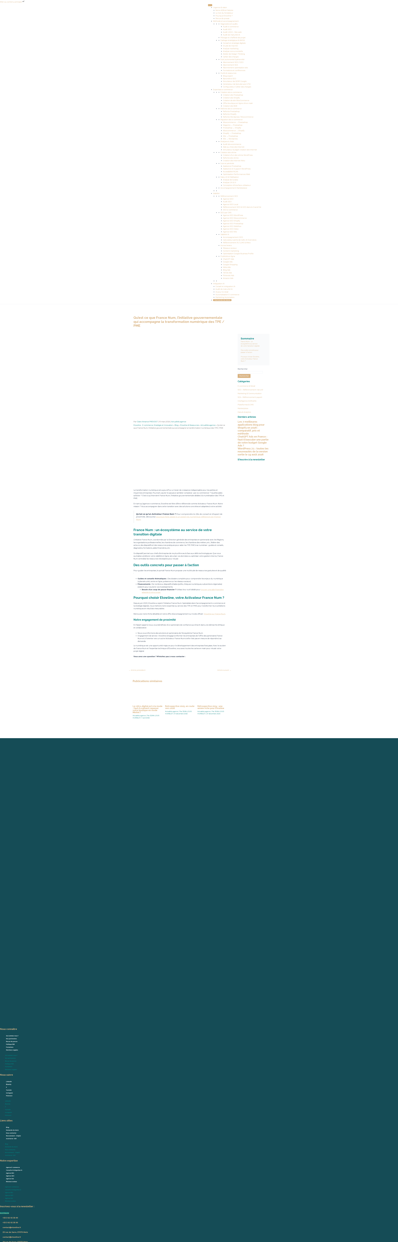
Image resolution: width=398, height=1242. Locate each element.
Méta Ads (227, 267)
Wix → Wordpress (230, 139)
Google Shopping (230, 265)
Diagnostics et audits (228, 24)
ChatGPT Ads (228, 259)
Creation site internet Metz (234, 161)
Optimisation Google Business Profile (238, 254)
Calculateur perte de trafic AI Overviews (240, 240)
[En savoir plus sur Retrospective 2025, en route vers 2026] (180, 695)
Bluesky (8, 1084)
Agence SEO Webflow (232, 226)
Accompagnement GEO (233, 237)
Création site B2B (230, 106)
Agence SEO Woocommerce (235, 218)
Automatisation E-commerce (227, 295)
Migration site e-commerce (231, 120)
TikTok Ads (227, 273)
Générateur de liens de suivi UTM (237, 84)
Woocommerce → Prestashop (235, 122)
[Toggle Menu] (210, 5)
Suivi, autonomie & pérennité (232, 59)
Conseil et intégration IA (225, 286)
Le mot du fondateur (224, 13)
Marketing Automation (224, 297)
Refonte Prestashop (231, 111)
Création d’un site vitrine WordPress (238, 155)
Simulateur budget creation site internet (240, 150)
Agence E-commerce (13, 1167)
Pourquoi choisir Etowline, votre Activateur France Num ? (250, 359)
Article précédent (137, 670)
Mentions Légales (12, 1050)
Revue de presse (222, 18)
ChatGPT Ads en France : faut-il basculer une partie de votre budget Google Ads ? (253, 441)
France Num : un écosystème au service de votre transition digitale (250, 344)
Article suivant (224, 670)
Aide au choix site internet (233, 147)
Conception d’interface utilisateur (237, 185)
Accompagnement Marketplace (233, 188)
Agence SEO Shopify (231, 221)
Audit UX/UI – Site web (232, 32)
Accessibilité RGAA (230, 172)
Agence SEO (228, 199)
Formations (9, 1047)
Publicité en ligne (227, 256)
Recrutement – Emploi (13, 1136)
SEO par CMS (225, 213)
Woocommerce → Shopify (234, 131)
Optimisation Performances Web (236, 174)
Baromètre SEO (229, 79)
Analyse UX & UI (229, 182)
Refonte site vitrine (231, 158)
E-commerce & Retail (246, 386)
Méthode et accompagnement (226, 21)
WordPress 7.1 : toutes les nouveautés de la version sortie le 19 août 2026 (253, 451)
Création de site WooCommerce (236, 100)
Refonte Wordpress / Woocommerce (238, 117)
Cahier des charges (231, 57)
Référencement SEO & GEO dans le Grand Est (242, 207)
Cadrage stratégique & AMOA (232, 40)
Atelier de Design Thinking (234, 54)
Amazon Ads (228, 278)
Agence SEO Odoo (230, 229)
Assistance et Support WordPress (237, 169)
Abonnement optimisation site (235, 68)
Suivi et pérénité (227, 163)
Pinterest (9, 1096)
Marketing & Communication (249, 393)
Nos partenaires (11, 1038)
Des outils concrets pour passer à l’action (249, 351)
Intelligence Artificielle (247, 401)
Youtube (9, 1090)
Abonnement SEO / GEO (233, 62)
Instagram (9, 1093)
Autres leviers (226, 245)
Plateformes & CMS (246, 405)
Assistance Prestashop (232, 166)
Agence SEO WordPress (233, 215)
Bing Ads (226, 270)
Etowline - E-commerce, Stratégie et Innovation (153, 425)
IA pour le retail (221, 292)
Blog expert (228, 76)
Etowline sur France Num (214, 614)
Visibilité (216, 193)
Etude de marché (230, 46)
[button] (4, 1213)
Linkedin (9, 1081)
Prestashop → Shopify (232, 128)
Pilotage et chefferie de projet (233, 38)
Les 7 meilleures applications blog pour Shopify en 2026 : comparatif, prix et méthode (251, 427)
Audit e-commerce (231, 27)
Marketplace (243, 408)
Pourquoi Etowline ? (224, 16)
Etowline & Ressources (189, 425)
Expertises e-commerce (223, 90)
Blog (176, 425)
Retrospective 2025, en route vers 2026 (179, 707)
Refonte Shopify (229, 114)
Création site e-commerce (231, 92)
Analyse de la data (230, 180)
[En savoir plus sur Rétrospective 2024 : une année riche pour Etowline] (212, 695)
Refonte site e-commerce (231, 109)
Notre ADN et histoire (224, 10)
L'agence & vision (220, 7)
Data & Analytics (244, 412)
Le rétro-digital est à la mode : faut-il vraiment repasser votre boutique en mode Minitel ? (147, 709)
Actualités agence (178, 422)
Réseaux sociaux (230, 248)
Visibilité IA (224, 234)
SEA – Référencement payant (250, 397)
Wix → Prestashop (230, 136)
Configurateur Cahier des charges (237, 87)
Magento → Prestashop (232, 125)
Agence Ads (10, 1178)
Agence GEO (10, 1176)
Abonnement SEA (230, 65)
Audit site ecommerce (232, 144)
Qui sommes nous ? (12, 1036)
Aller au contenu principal (11, 2)
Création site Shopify (231, 98)
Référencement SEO (229, 196)
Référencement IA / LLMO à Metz (237, 243)
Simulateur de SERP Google (235, 81)
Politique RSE (10, 1044)
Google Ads (227, 262)
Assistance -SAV (11, 1138)
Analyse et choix (227, 141)
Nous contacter (11, 1133)
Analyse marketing (230, 49)
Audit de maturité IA (231, 35)
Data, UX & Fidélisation (229, 177)
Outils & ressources (228, 73)
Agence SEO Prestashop (233, 224)
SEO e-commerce (230, 210)
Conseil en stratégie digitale (234, 43)
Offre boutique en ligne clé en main (238, 103)
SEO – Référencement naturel (250, 390)
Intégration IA (218, 284)
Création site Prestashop (233, 95)
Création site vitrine (228, 152)
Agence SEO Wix (230, 232)
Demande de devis (222, 300)
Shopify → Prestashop (232, 133)
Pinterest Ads (228, 275)
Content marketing (231, 251)
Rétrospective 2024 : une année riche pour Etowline (210, 707)
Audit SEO (227, 29)
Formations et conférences (234, 70)
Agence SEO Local (230, 204)
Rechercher (243, 369)
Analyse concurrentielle (233, 51)
